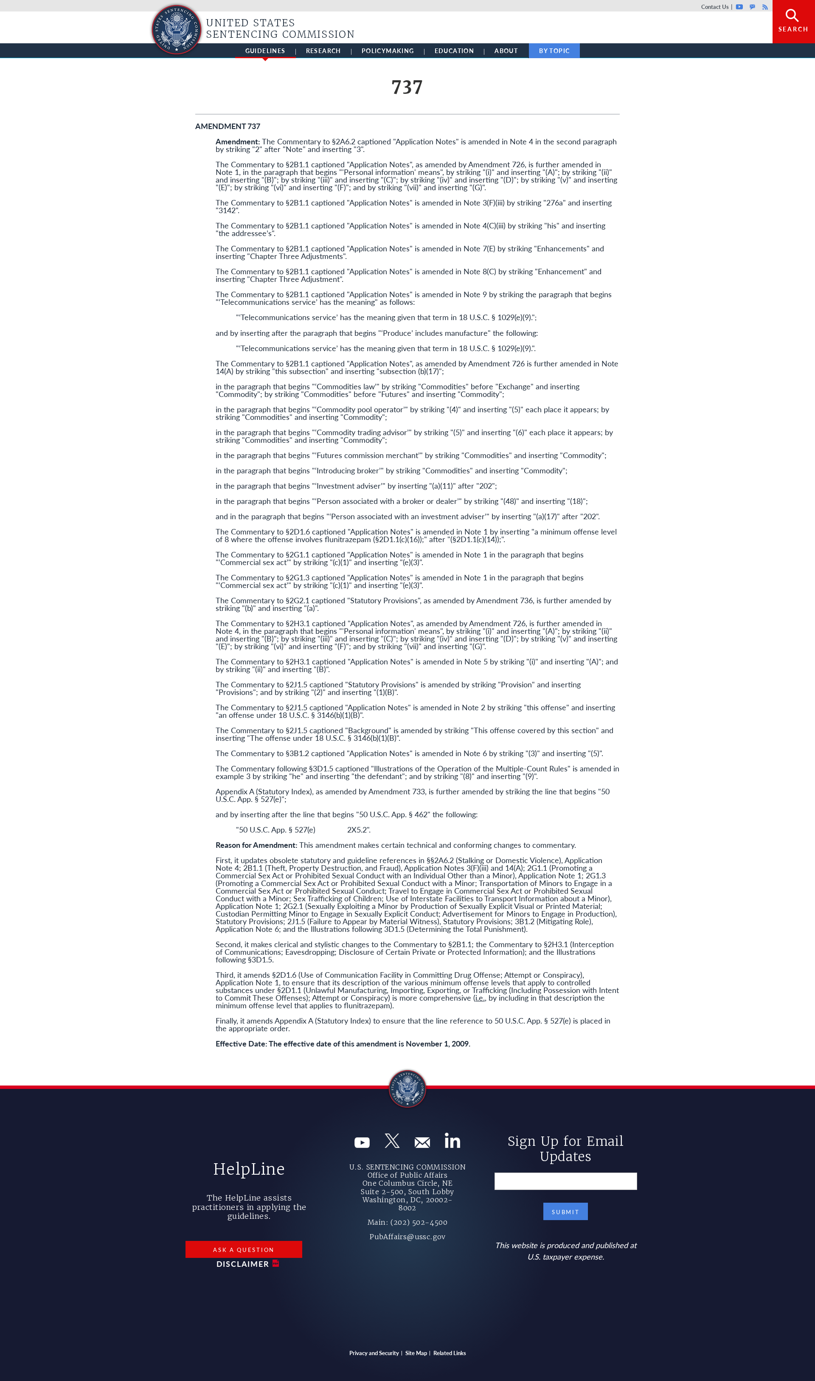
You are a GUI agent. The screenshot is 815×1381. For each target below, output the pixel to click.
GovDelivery (752, 7)
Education (455, 50)
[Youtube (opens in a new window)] (362, 1144)
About (506, 50)
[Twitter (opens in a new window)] (392, 1144)
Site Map (416, 1353)
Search (793, 29)
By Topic (554, 50)
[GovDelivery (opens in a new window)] (422, 1144)
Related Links (449, 1353)
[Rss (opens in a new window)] (452, 1144)
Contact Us (715, 7)
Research (323, 50)
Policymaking (388, 50)
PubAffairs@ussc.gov (407, 1236)
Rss (764, 7)
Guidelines (265, 50)
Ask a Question (244, 1250)
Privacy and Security (374, 1353)
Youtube (739, 7)
